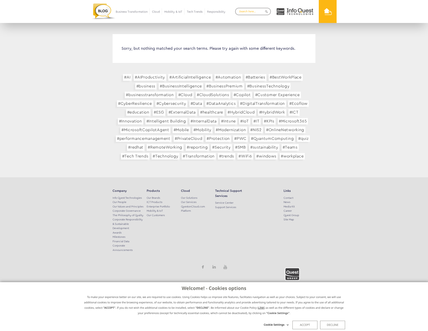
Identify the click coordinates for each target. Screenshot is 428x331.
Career (288, 210)
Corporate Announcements (123, 247)
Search (266, 11)
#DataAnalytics (221, 103)
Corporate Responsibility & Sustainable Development (128, 224)
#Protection (218, 139)
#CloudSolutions (213, 95)
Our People (119, 202)
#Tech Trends (135, 156)
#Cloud (185, 95)
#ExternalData (182, 112)
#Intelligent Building (166, 121)
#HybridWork (272, 112)
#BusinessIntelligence (181, 86)
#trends (226, 156)
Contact (288, 198)
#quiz (303, 139)
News (287, 202)
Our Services (188, 202)
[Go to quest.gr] (294, 11)
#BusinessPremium (224, 86)
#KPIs (269, 121)
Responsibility (216, 11)
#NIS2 (256, 130)
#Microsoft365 (293, 121)
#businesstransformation (150, 95)
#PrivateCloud (188, 139)
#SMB (240, 147)
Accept (305, 325)
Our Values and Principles (128, 206)
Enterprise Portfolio (158, 206)
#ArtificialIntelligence (190, 77)
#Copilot (242, 95)
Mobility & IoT (173, 11)
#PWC (240, 139)
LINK (261, 308)
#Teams (290, 147)
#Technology (165, 156)
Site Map (289, 219)
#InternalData (204, 121)
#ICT (294, 112)
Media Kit (289, 206)
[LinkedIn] (214, 266)
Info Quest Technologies (127, 198)
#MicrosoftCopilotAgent (145, 130)
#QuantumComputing (272, 139)
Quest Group (291, 215)
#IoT (244, 121)
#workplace (292, 156)
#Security (221, 147)
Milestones (119, 237)
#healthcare (211, 112)
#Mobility (202, 130)
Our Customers (156, 215)
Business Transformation (132, 11)
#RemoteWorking (165, 147)
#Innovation (130, 121)
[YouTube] (225, 266)
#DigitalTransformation (262, 103)
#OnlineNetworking (285, 130)
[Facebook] (203, 266)
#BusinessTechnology (268, 86)
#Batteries (255, 77)
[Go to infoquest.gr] (328, 11)
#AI (127, 77)
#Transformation (199, 156)
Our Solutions (189, 198)
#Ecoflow (298, 103)
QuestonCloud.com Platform (193, 208)
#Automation (228, 77)
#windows (266, 156)
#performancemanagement (143, 139)
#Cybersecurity (171, 103)
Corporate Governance (127, 210)
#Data (196, 103)
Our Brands (153, 198)
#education (138, 112)
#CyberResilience (135, 103)
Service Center (224, 202)
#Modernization (231, 130)
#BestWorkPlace (286, 77)
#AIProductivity (150, 77)
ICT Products (154, 202)
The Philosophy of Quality (128, 215)
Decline (332, 325)
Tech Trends (195, 11)
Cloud (156, 11)
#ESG (159, 112)
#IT (256, 121)
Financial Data (121, 241)
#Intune (228, 121)
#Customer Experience (277, 95)
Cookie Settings (274, 325)
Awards (117, 232)
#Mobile (181, 130)
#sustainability (264, 147)
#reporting (197, 147)
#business (145, 86)
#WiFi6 (245, 156)
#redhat (135, 147)
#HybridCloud (241, 112)
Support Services (225, 207)
